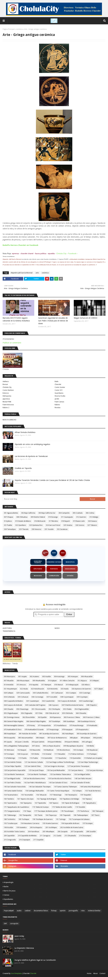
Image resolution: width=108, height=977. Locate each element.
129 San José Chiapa (36, 770)
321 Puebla (8, 525)
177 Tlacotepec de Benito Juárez (45, 811)
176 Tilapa (27, 811)
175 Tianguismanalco (12, 811)
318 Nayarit (65, 521)
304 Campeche (64, 513)
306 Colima (90, 513)
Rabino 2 (6, 407)
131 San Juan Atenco (75, 770)
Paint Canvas (59, 402)
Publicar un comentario (12, 343)
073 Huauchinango (77, 725)
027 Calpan (98, 689)
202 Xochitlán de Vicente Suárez (71, 827)
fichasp (54, 911)
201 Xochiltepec (51, 827)
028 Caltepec (8, 693)
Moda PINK (7, 402)
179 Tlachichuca (83, 811)
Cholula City (61, 253)
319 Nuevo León (79, 521)
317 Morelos (53, 521)
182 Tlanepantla (25, 815)
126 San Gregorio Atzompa (54, 766)
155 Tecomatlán (27, 795)
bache (6, 887)
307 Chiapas (8, 517)
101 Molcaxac (9, 750)
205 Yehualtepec (48, 832)
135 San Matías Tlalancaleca (60, 774)
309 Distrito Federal (38, 517)
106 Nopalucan (92, 750)
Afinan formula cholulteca (25, 432)
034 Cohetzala (9, 697)
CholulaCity (45, 553)
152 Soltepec (77, 791)
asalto (19, 911)
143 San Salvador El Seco (58, 783)
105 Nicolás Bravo (63, 750)
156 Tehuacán (41, 795)
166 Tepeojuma (25, 803)
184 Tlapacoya (51, 815)
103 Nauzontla (35, 750)
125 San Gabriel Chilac (32, 766)
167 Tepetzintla (40, 803)
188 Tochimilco (9, 819)
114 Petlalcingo (9, 758)
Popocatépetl (9, 911)
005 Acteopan (73, 676)
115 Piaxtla (22, 758)
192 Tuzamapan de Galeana (79, 819)
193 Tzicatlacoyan (10, 823)
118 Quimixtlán (75, 758)
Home (89, 973)
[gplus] (28, 860)
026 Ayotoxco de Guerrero (81, 689)
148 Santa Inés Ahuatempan (90, 787)
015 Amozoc (21, 685)
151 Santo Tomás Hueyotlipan (58, 791)
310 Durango (53, 517)
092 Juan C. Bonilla (22, 742)
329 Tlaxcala (23, 529)
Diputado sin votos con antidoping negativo (32, 444)
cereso (6, 895)
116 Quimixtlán (46, 758)
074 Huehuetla (92, 725)
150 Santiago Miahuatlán (34, 791)
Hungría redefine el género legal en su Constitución (35, 960)
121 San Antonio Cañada (34, 762)
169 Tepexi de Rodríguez (70, 803)
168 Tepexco (53, 803)
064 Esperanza (55, 717)
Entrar (69, 614)
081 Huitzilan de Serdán (27, 734)
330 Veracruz (36, 529)
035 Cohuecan (23, 697)
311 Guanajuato (67, 517)
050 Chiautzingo (22, 709)
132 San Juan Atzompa (94, 770)
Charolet (58, 384)
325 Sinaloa (67, 525)
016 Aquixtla (33, 685)
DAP (5, 923)
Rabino (57, 405)
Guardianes (59, 393)
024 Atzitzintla (52, 689)
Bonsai (5, 384)
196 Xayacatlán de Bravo (70, 823)
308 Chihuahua (21, 517)
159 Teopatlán (85, 795)
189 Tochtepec (24, 819)
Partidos (54, 569)
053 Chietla (67, 709)
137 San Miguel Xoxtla (12, 778)
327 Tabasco (92, 525)
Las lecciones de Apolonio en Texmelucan (31, 456)
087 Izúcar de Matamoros (57, 738)
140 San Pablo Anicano (83, 778)
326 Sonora (79, 525)
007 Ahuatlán (9, 681)
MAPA (54, 553)
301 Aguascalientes (11, 513)
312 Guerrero (81, 517)
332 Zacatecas (62, 529)
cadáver (28, 911)
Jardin (57, 399)
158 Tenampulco (71, 795)
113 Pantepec (92, 754)
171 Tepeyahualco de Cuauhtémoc (16, 807)
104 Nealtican (48, 750)
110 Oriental (46, 754)
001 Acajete (22, 676)
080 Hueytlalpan (10, 734)
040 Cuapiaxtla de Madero (13, 701)
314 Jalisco (8, 521)
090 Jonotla (97, 738)
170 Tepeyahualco (89, 803)
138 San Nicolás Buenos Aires (34, 778)
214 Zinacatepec (85, 836)
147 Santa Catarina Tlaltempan (65, 787)
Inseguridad (70, 569)
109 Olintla (35, 754)
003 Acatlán (46, 676)
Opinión (70, 575)
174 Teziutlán (80, 807)
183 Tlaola (38, 815)
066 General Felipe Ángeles (36, 721)
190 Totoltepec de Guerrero (43, 819)
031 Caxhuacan (57, 693)
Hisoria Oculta (60, 396)
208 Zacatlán (91, 832)
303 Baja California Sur (46, 513)
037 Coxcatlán (52, 697)
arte (37, 273)
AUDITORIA (7, 628)
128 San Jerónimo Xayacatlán (14, 770)
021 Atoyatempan (10, 689)
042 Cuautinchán (48, 701)
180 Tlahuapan (97, 811)
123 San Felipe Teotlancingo (88, 762)
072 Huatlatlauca (60, 725)
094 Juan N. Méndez (72, 742)
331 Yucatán (49, 529)
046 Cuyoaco (53, 705)
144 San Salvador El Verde (80, 783)
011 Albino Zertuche (67, 681)
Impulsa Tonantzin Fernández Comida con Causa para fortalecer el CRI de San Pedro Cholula (52, 480)
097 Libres (36, 746)
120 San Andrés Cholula (12, 762)
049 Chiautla (8, 709)
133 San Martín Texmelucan (14, 774)
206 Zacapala (62, 832)
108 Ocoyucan (22, 754)
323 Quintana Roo (36, 525)
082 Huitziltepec (68, 734)
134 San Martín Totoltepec (37, 774)
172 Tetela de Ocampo (40, 807)
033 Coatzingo (84, 693)
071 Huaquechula (44, 725)
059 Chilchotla (67, 713)
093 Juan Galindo (38, 742)
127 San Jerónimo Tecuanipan (78, 766)
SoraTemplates (16, 973)
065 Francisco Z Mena (72, 717)
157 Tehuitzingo (56, 795)
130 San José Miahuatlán (56, 770)
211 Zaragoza (45, 836)
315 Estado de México (23, 521)
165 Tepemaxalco (10, 803)
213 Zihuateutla (70, 836)
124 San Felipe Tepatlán (12, 766)
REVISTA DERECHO (9, 420)
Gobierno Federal (38, 561)
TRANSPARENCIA (9, 631)
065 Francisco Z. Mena (91, 717)
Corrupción (54, 575)
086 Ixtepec (40, 738)
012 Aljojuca (82, 681)
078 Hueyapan (67, 730)
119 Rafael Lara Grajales (93, 758)
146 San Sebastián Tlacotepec (40, 787)
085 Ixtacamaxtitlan (25, 738)
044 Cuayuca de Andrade (13, 705)
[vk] (80, 866)
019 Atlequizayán (72, 685)
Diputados (38, 569)
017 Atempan (46, 685)
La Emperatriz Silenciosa (24, 948)
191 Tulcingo (61, 819)
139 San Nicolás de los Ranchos (59, 778)
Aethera (6, 381)
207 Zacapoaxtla (77, 832)
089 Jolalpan (85, 738)
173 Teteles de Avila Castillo (62, 807)
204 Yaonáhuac (33, 832)
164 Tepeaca (87, 799)
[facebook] (28, 854)
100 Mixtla (90, 746)
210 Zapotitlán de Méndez (27, 836)
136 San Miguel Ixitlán (82, 774)
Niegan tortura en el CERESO (85, 318)
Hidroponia (7, 396)
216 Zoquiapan (24, 840)
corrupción (14, 923)
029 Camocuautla (23, 693)
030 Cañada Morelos (40, 693)
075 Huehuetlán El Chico (12, 730)
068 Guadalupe (68, 721)
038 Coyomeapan (66, 697)
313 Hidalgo (93, 517)
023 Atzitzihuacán (37, 689)
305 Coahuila (77, 513)
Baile (56, 381)
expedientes (8, 899)
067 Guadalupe (54, 721)
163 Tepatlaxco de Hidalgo (69, 799)
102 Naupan (21, 750)
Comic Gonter (60, 387)
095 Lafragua (87, 742)
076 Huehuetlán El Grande (34, 730)
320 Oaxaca (92, 521)
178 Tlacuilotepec (67, 811)
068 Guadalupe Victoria (86, 721)
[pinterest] (80, 860)
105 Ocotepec (78, 750)
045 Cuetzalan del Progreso (35, 705)
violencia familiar (94, 911)
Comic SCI (58, 390)
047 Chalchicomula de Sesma (72, 705)
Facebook (72, 253)
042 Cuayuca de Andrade (67, 701)
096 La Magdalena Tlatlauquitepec (16, 746)
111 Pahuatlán (60, 754)
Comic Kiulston (8, 390)
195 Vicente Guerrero (50, 823)
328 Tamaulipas (10, 529)
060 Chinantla (81, 713)
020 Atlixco (86, 685)
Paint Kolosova (8, 405)
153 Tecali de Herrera (92, 791)
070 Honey (31, 725)
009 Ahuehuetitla (39, 681)
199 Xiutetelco (21, 827)
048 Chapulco (92, 705)
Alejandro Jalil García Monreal (21, 273)
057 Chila (38, 713)
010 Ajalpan (52, 681)
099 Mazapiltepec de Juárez (73, 746)
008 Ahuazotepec (23, 681)
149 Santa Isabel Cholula (13, 791)
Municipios (70, 562)
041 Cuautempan (32, 701)
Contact (102, 973)
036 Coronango (37, 697)
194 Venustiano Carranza (30, 823)
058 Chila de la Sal (52, 713)
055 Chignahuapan (11, 713)
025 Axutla (64, 689)
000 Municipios (9, 676)
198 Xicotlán (8, 827)
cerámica (19, 29)
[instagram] (28, 866)
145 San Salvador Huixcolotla (15, 787)
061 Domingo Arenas (11, 717)
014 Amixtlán (8, 685)
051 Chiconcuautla (38, 709)
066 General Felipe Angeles (13, 721)
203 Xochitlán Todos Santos (14, 832)
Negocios (38, 575)
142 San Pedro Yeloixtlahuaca (35, 783)
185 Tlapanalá (65, 815)
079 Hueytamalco (82, 730)
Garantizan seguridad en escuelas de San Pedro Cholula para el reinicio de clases (53, 321)
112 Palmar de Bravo (76, 754)
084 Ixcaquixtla (9, 738)
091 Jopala (8, 742)
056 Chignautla (26, 713)
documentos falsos (41, 911)
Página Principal (8, 29)
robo (83, 911)
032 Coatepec (71, 693)
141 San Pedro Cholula (12, 783)
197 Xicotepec (88, 823)
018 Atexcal (58, 685)
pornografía (73, 911)
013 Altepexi (94, 681)
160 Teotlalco (9, 799)
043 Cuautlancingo (86, 701)
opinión (62, 911)
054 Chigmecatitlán (82, 709)
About (95, 973)
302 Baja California (28, 513)
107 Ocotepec (9, 754)
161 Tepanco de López (25, 799)
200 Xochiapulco (36, 827)
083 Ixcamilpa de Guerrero (86, 734)
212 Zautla (57, 836)
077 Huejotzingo (53, 730)
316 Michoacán (39, 521)
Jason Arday (19, 936)
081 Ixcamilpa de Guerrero (49, 734)
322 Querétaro (20, 525)
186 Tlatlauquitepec (81, 815)
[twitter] (80, 854)
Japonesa (6, 399)
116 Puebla (34, 758)
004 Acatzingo (59, 676)
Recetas (57, 407)
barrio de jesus (9, 891)
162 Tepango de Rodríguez (46, 799)
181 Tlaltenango (10, 815)
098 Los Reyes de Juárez (51, 746)
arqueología (8, 882)
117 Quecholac (60, 758)
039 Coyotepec (82, 697)
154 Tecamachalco (11, 795)
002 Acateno (34, 676)
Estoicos (6, 393)
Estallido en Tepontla (23, 468)
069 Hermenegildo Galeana (14, 725)
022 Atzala (24, 689)
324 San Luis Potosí (53, 525)
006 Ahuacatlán (86, 676)
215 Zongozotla (10, 840)
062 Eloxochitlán (29, 717)
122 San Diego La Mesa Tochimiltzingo (60, 762)
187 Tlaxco (95, 815)
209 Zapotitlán (9, 836)
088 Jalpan (74, 738)
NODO (63, 553)
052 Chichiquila (54, 709)
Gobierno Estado (54, 562)
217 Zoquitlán (38, 840)
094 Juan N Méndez (54, 742)
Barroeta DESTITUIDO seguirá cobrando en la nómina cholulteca (16, 319)
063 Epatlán (42, 717)
